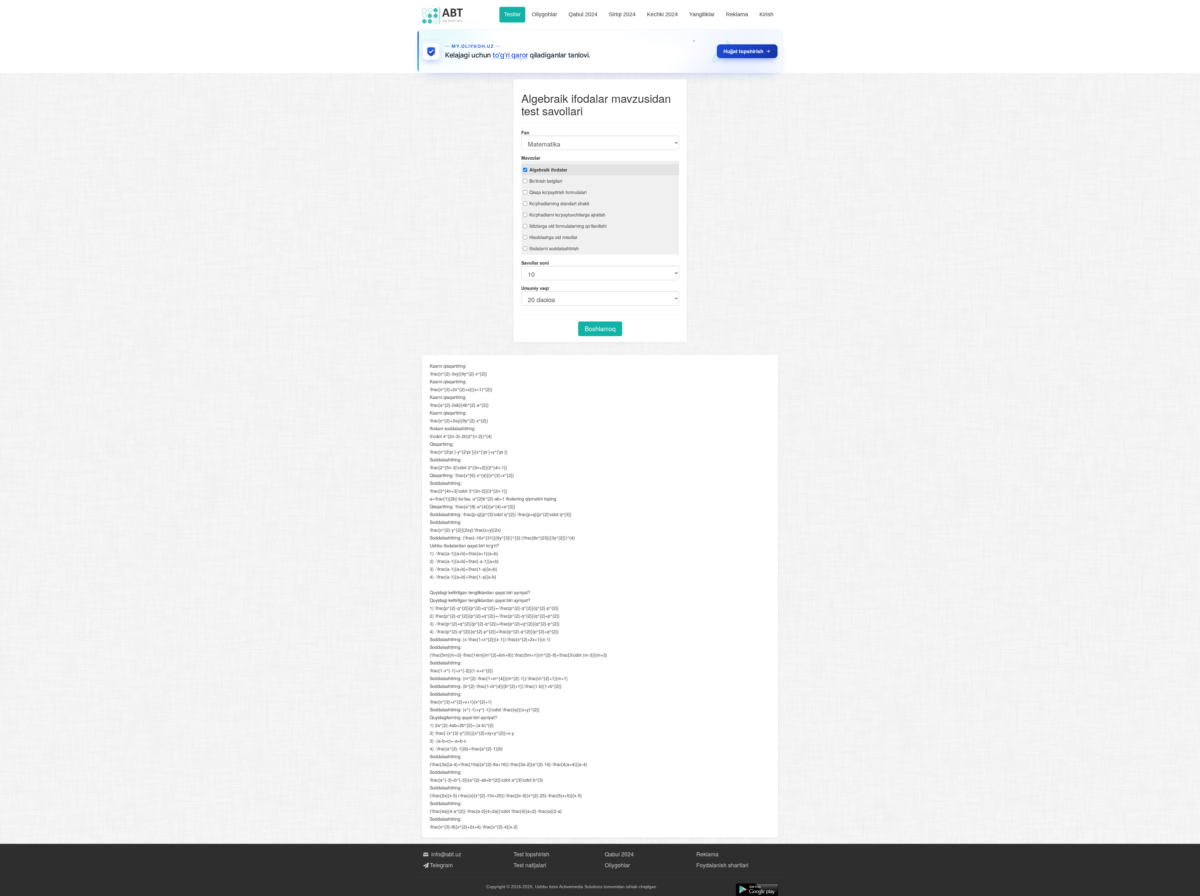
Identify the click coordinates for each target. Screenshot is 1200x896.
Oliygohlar (544, 14)
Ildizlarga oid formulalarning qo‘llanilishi (568, 226)
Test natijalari (529, 865)
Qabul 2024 (583, 14)
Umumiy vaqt (535, 288)
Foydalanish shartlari (722, 865)
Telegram (441, 865)
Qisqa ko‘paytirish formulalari (558, 192)
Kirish (766, 14)
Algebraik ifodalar (548, 170)
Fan (525, 132)
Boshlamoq (600, 328)
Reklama (737, 14)
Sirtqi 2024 (622, 14)
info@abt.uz (445, 854)
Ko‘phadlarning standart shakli (559, 203)
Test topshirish (531, 854)
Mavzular (530, 158)
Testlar (512, 14)
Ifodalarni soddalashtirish (554, 248)
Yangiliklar (702, 14)
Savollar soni (535, 263)
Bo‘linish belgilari (545, 181)
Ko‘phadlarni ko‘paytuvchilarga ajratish (567, 215)
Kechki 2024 (662, 14)
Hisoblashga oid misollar (553, 237)
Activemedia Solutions (580, 886)
